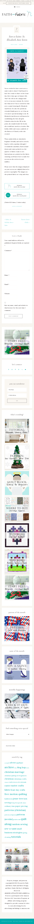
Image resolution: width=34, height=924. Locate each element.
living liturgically (17, 803)
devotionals (22, 782)
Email (7, 284)
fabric (7, 790)
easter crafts (17, 785)
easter (7, 785)
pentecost (17, 819)
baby (15, 767)
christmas (9, 779)
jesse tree (18, 798)
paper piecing (21, 806)
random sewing (20, 824)
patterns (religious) (10, 815)
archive (9, 767)
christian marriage (14, 772)
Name (7, 275)
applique (19, 763)
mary (24, 803)
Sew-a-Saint (14, 44)
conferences (13, 782)
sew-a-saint (11, 828)
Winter (21, 44)
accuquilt (7, 763)
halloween (9, 799)
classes (6, 782)
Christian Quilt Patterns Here (18, 3)
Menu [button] (18, 6)
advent (13, 762)
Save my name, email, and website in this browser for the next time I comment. (16, 308)
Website (7, 293)
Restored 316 (29, 921)
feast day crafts (18, 790)
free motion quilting (16, 794)
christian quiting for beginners (16, 776)
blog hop (21, 767)
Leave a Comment (17, 206)
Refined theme (17, 921)
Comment (8, 250)
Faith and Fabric (17, 15)
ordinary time (10, 806)
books (27, 767)
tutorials (16, 836)
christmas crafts (20, 779)
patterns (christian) (15, 810)
